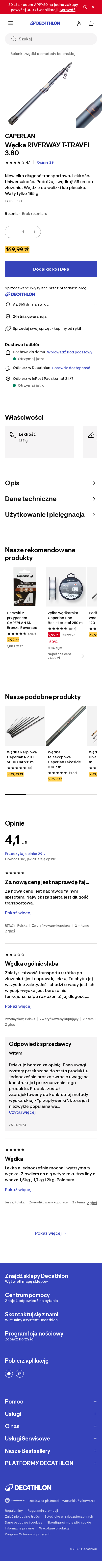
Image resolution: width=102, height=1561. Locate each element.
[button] (82, 656)
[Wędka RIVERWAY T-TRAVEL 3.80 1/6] (39, 93)
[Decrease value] (11, 232)
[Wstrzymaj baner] (85, 7)
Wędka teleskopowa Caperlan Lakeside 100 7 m (64, 759)
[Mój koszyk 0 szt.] (91, 23)
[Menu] (11, 23)
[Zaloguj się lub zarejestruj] (79, 23)
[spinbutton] (23, 232)
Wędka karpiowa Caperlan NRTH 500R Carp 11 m (22, 757)
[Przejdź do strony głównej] (45, 23)
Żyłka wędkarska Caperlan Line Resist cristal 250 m (65, 618)
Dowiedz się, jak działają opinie (30, 859)
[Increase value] (35, 232)
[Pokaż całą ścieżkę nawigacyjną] (7, 54)
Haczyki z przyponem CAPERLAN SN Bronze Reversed (22, 620)
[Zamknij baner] (93, 7)
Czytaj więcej (22, 1112)
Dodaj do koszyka (51, 269)
